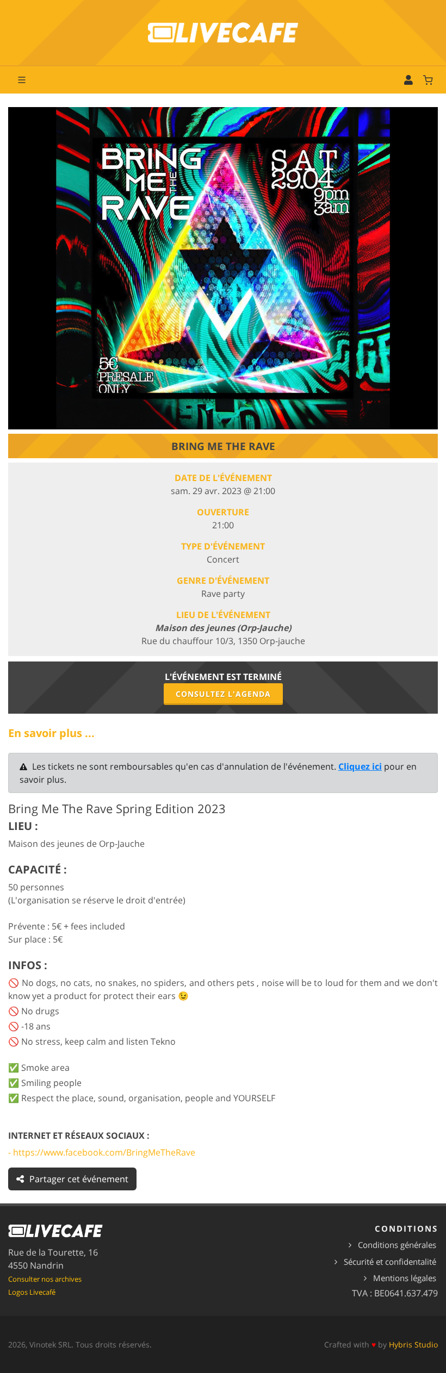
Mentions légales (404, 1277)
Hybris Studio (413, 1344)
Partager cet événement (78, 1179)
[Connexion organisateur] (408, 79)
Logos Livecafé (31, 1292)
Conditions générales (397, 1244)
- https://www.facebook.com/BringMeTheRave (101, 1152)
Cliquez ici (360, 766)
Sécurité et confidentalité (390, 1261)
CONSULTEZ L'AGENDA (223, 694)
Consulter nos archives (45, 1279)
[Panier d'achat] (428, 79)
